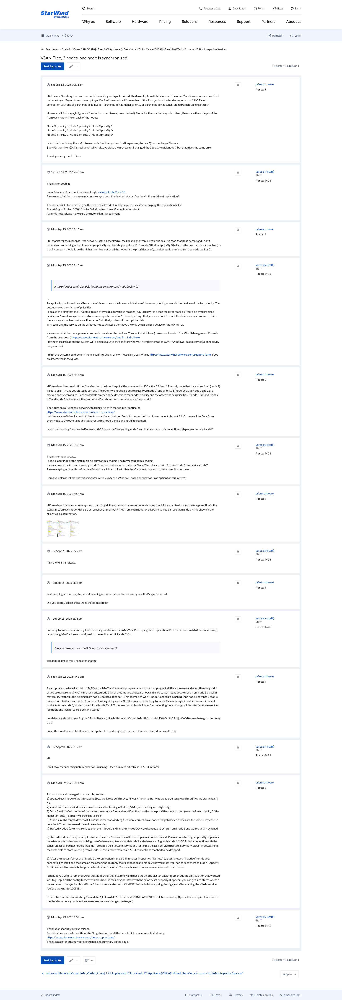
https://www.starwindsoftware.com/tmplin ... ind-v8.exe (106, 337)
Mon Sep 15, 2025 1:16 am (67, 229)
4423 (268, 180)
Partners (268, 21)
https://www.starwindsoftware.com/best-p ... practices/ (81, 937)
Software (113, 21)
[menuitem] (67, 35)
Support (243, 21)
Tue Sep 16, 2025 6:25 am (66, 550)
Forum (261, 8)
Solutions (190, 21)
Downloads (239, 8)
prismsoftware (265, 84)
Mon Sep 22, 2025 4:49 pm (67, 676)
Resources (217, 21)
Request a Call (212, 8)
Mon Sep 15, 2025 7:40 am (67, 265)
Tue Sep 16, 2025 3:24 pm (66, 618)
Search (91, 8)
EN (296, 8)
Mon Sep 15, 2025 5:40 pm (67, 444)
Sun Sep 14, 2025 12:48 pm (67, 172)
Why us (88, 21)
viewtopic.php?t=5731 (112, 192)
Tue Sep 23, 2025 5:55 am (66, 746)
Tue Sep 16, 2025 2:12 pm (66, 582)
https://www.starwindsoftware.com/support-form (180, 354)
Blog (280, 8)
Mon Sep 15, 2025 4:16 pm (67, 374)
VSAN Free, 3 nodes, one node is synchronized (84, 57)
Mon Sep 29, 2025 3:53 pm (67, 917)
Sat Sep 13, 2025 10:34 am (67, 84)
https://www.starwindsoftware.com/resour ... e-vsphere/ (81, 412)
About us (293, 21)
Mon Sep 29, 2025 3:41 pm (67, 782)
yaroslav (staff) (265, 171)
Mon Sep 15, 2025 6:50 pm (67, 493)
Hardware (140, 21)
